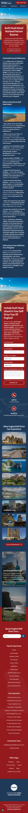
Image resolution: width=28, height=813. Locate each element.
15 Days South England (14, 727)
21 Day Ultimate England (14, 730)
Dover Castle (14, 663)
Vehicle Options (8, 362)
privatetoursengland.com (14, 809)
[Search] (23, 636)
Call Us (14, 400)
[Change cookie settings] (2, 810)
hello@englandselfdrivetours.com (14, 745)
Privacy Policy (11, 765)
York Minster (14, 660)
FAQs (18, 762)
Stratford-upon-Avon (14, 673)
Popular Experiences (14, 646)
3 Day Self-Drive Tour (14, 697)
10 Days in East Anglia (14, 717)
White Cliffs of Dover (14, 682)
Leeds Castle (14, 669)
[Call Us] (14, 395)
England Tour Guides (14, 771)
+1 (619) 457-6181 (14, 748)
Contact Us (13, 382)
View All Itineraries (14, 733)
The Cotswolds (14, 679)
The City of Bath (14, 676)
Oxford (14, 650)
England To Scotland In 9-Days (14, 710)
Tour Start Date (8, 342)
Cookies (11, 768)
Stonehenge (14, 653)
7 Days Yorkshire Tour (14, 704)
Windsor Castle (14, 656)
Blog (17, 768)
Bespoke (11, 762)
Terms (20, 765)
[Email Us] (14, 408)
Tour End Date (8, 349)
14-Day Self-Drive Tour (14, 723)
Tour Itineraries (14, 693)
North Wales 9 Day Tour (14, 714)
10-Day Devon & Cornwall (14, 720)
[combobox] (12, 636)
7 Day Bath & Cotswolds (14, 707)
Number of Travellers (10, 355)
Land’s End (14, 666)
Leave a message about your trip (13, 369)
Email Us (14, 413)
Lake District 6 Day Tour (14, 700)
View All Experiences (14, 686)
